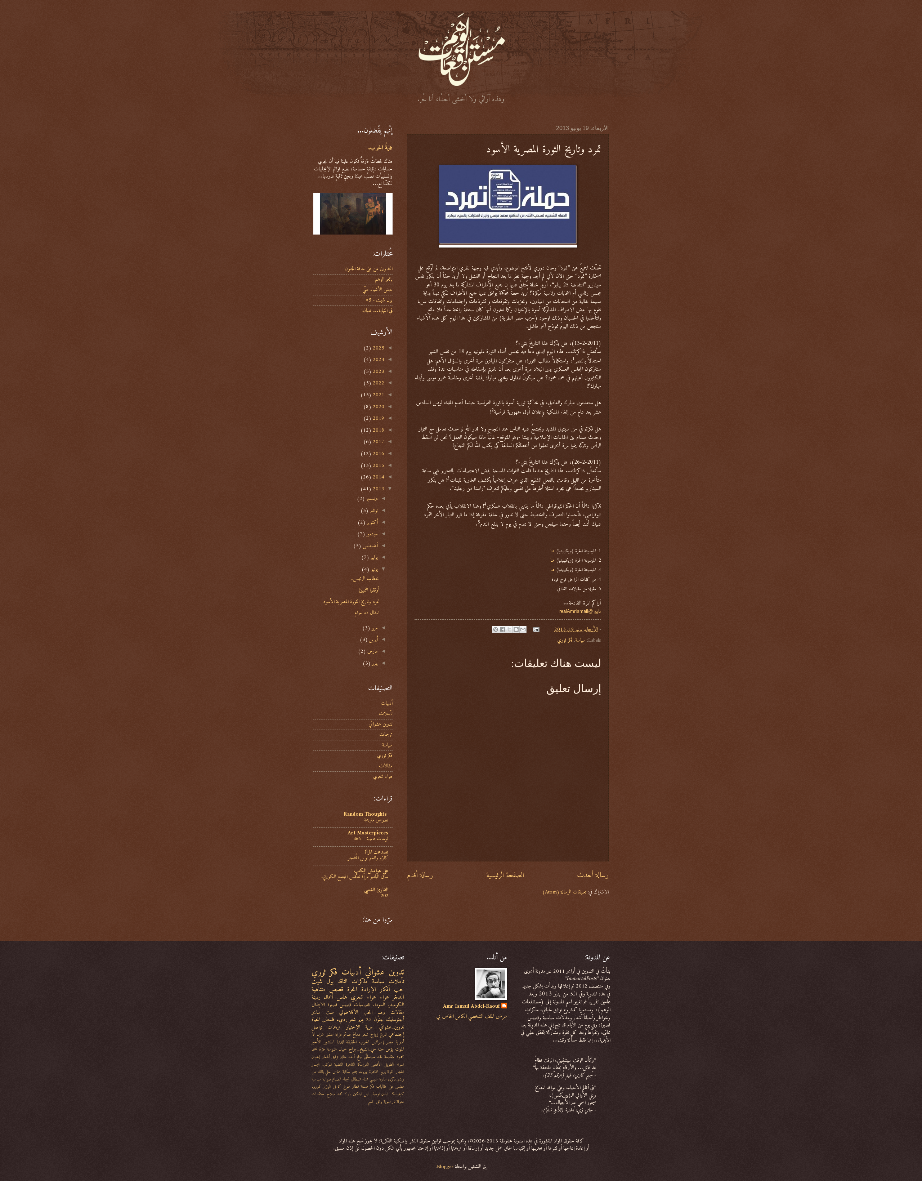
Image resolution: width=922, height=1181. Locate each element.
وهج (359, 1057)
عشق (330, 1034)
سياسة (580, 640)
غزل (320, 1034)
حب (399, 989)
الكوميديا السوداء (388, 1005)
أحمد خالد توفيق (342, 1057)
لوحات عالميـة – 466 (370, 838)
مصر (389, 1042)
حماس (336, 1071)
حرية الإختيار (360, 1027)
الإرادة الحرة (361, 989)
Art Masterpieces (368, 833)
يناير (374, 663)
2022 (377, 383)
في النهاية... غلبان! (377, 310)
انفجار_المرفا (395, 1071)
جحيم (354, 1071)
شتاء (365, 1079)
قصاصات (362, 1005)
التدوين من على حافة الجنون (369, 268)
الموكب (327, 1064)
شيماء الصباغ (341, 1079)
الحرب (364, 1042)
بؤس (389, 1049)
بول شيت (323, 981)
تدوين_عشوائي (391, 1027)
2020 (377, 406)
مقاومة (389, 1057)
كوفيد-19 (397, 1094)
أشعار (326, 1057)
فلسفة (364, 1086)
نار (393, 1101)
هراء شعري (383, 776)
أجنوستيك (395, 1019)
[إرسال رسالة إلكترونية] (537, 629)
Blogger (445, 1166)
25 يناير (365, 1019)
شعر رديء (346, 1019)
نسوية (387, 1101)
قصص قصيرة (339, 1005)
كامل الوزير (332, 1086)
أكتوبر (372, 522)
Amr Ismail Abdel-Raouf (471, 1006)
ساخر (316, 1012)
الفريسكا (363, 1064)
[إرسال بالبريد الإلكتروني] (523, 629)
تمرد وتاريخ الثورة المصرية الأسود (351, 601)
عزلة (338, 1034)
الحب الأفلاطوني (355, 1012)
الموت (399, 1049)
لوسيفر (375, 1094)
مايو (374, 628)
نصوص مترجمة (376, 820)
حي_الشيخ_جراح (362, 1049)
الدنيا (340, 1042)
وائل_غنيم (375, 1101)
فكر (372, 1086)
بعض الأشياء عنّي (377, 289)
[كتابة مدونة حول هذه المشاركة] (516, 629)
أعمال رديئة (322, 997)
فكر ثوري (565, 640)
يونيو (374, 569)
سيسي (374, 1079)
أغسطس (369, 546)
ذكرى (391, 1079)
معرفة (400, 1101)
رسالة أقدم (420, 875)
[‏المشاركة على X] (509, 629)
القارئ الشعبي (376, 890)
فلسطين (328, 1019)
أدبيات (387, 703)
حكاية (346, 1071)
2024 (377, 359)
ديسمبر (371, 498)
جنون (379, 1019)
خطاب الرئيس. (365, 578)
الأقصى (376, 1064)
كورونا (316, 1086)
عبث (330, 1012)
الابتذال (318, 1005)
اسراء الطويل (394, 1064)
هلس (341, 997)
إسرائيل (378, 1042)
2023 (377, 371)
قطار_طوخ (351, 1086)
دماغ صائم (352, 1034)
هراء (384, 997)
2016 (377, 453)
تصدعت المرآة (376, 852)
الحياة (316, 1019)
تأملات (386, 713)
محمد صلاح (335, 1094)
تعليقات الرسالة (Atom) (564, 892)
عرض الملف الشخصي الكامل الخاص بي (472, 1016)
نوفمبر (373, 510)
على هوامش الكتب (371, 870)
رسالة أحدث (593, 875)
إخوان (316, 1057)
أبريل (373, 639)
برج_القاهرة (377, 1071)
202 (384, 895)
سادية (383, 1079)
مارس (372, 651)
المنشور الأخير (323, 1042)
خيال (343, 1049)
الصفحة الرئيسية (505, 875)
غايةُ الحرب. (380, 148)
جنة (381, 1049)
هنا (552, 551)
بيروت (363, 1071)
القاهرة (350, 1064)
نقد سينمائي (373, 1057)
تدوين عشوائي (381, 724)
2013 (377, 489)
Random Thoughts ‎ (366, 814)
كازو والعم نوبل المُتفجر (368, 858)
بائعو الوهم (384, 279)
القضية (338, 1064)
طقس (399, 1086)
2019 (377, 418)
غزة (322, 1049)
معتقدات (318, 1094)
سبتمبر (371, 534)
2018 (377, 430)
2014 (377, 477)
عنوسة (332, 1049)
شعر (365, 1034)
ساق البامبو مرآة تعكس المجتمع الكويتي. (354, 876)
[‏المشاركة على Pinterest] (495, 629)
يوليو (373, 557)
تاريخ (383, 1034)
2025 (377, 348)
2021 (377, 395)
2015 (377, 465)
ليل (366, 1094)
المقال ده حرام (366, 613)
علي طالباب (384, 1086)
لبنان (384, 1094)
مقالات (386, 766)
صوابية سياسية (321, 1079)
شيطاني (356, 1079)
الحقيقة (351, 1042)
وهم (381, 1012)
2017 (377, 441)
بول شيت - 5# (379, 300)
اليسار (316, 1064)
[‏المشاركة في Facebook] (502, 629)
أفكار (385, 989)
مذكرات (360, 981)
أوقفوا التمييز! (369, 590)
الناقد (342, 981)
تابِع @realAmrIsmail (580, 611)
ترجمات (386, 734)
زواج (374, 1034)
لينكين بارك (353, 1094)
